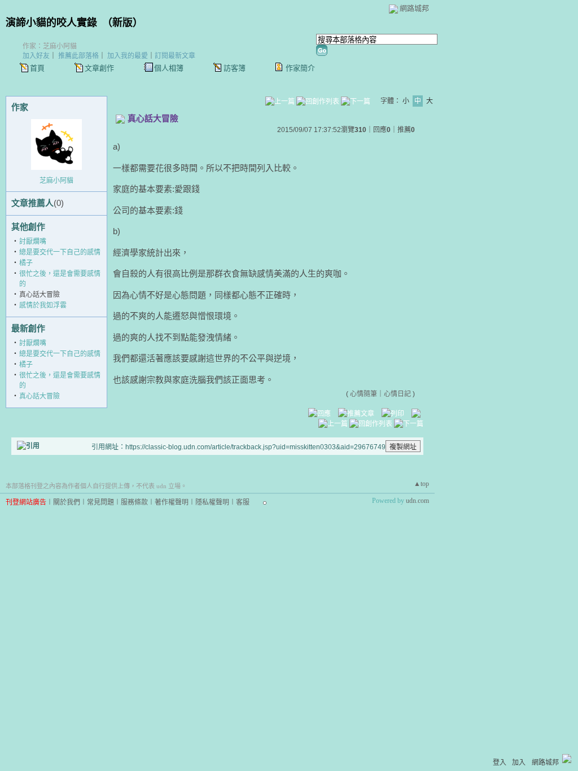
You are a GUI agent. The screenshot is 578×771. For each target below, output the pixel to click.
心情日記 (397, 394)
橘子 (26, 263)
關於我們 (66, 502)
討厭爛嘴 (32, 242)
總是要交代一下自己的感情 (59, 252)
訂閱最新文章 (175, 56)
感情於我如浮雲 (43, 305)
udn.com (417, 501)
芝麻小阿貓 (56, 181)
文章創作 (99, 68)
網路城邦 (414, 8)
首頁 (37, 68)
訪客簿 (235, 68)
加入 (519, 762)
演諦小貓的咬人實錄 (51, 22)
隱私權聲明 (212, 502)
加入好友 (36, 56)
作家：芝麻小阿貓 (50, 46)
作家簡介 (300, 68)
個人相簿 (168, 68)
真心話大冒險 (39, 396)
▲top (421, 484)
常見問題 (100, 502)
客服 (242, 502)
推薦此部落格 (78, 56)
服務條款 (134, 502)
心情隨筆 (363, 394)
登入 (499, 762)
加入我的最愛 (127, 56)
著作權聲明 (172, 502)
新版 (122, 22)
